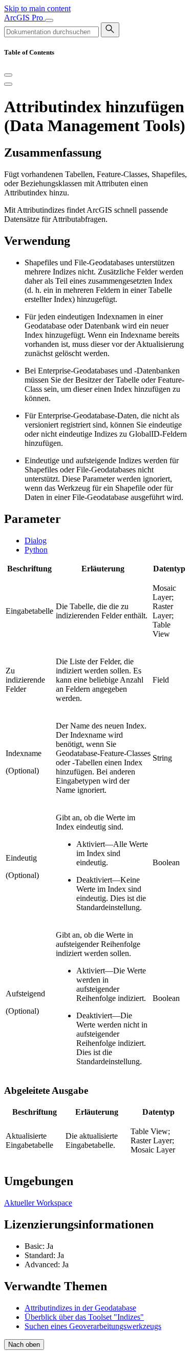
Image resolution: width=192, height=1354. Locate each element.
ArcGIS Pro (24, 17)
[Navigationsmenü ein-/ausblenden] (49, 20)
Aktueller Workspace (38, 1202)
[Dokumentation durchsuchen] (110, 29)
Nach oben (24, 1344)
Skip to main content (37, 8)
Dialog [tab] (36, 540)
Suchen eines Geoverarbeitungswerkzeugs (93, 1326)
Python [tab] (36, 549)
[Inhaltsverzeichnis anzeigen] (8, 84)
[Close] (8, 75)
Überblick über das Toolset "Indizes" (84, 1317)
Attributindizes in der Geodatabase (80, 1307)
